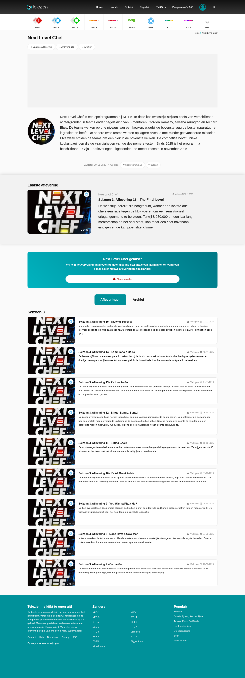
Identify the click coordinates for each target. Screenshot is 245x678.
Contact (32, 637)
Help (41, 637)
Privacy (65, 637)
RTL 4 (134, 617)
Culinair (154, 165)
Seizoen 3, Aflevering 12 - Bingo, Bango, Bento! (108, 412)
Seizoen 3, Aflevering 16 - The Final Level (131, 199)
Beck (176, 635)
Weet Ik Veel (180, 640)
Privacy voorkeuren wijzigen (44, 643)
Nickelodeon (99, 646)
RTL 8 (95, 631)
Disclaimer (52, 637)
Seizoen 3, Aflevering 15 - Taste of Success (105, 321)
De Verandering (182, 631)
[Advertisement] (122, 80)
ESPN (95, 641)
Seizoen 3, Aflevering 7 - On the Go (100, 564)
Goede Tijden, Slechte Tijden (189, 616)
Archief (138, 299)
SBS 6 (95, 627)
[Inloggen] (202, 7)
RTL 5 (95, 622)
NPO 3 (96, 617)
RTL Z (134, 636)
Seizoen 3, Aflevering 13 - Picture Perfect (104, 382)
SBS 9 (95, 636)
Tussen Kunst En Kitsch (186, 621)
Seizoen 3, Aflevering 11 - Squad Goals (102, 443)
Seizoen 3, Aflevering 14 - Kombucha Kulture (106, 352)
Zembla (178, 611)
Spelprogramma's (133, 165)
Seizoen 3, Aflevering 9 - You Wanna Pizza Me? (107, 503)
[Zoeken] (213, 7)
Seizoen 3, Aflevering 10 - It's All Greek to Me (106, 473)
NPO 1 (96, 612)
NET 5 (134, 622)
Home (197, 33)
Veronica (135, 631)
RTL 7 (134, 627)
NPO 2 (134, 612)
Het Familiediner (182, 626)
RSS (74, 637)
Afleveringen (110, 299)
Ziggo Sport (137, 641)
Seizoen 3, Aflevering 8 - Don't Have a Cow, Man (108, 534)
